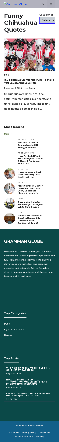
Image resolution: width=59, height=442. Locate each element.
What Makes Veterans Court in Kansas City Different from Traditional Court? (30, 219)
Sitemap (40, 436)
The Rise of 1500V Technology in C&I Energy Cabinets (28, 145)
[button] (43, 4)
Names (8, 335)
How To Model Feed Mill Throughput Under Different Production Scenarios (30, 160)
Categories (46, 14)
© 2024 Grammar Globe (29, 425)
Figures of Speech (14, 329)
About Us (14, 432)
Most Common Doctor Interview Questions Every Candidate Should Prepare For (30, 189)
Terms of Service (24, 436)
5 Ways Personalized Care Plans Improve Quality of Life (29, 174)
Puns (6, 75)
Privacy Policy (29, 432)
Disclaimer (44, 432)
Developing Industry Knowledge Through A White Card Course (30, 204)
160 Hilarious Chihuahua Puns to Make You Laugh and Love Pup (29, 81)
